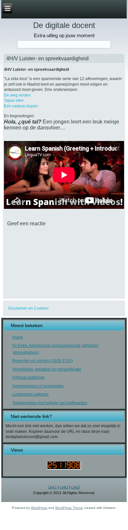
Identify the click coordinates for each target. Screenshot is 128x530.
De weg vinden (17, 95)
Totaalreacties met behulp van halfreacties (49, 403)
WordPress (39, 508)
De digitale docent (64, 25)
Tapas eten (14, 100)
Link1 (52, 487)
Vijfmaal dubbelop (28, 377)
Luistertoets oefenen (30, 394)
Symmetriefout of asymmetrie (38, 386)
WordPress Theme (69, 508)
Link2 (64, 487)
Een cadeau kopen (21, 106)
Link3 (75, 487)
